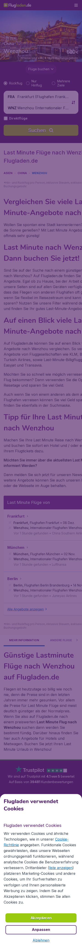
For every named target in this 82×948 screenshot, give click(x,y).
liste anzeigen (60, 867)
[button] (41, 940)
